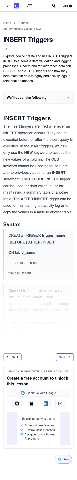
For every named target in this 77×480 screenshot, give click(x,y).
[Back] (8, 6)
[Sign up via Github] (17, 403)
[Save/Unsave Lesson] (6, 47)
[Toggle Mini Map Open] (29, 6)
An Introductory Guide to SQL (22, 29)
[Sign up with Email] (60, 403)
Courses (23, 23)
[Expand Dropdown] (68, 97)
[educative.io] (16, 5)
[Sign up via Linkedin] (46, 403)
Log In (67, 5)
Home (7, 23)
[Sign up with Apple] (31, 403)
